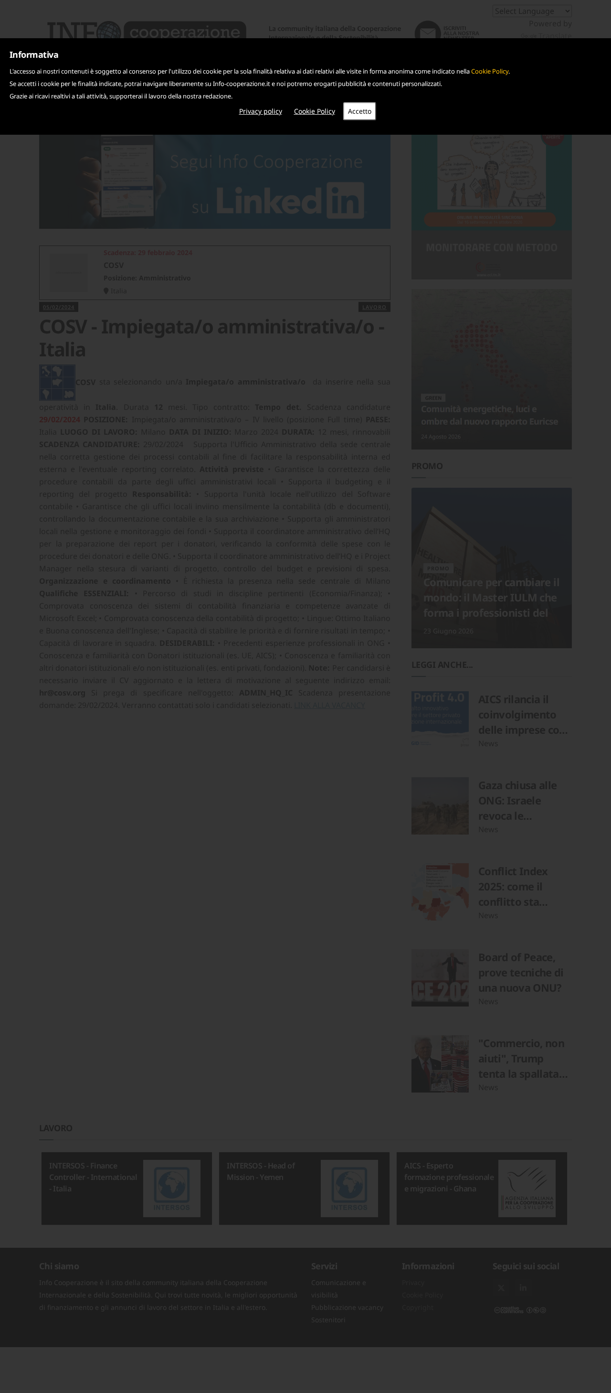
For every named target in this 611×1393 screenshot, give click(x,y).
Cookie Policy (489, 71)
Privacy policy (260, 111)
